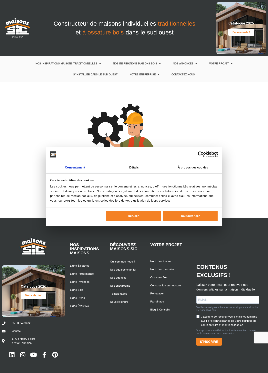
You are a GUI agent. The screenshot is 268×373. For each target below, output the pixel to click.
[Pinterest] (55, 355)
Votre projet (219, 63)
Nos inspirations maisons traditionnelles (66, 63)
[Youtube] (33, 355)
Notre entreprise (143, 74)
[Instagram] (23, 355)
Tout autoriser (190, 215)
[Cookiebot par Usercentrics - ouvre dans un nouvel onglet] (201, 154)
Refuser (133, 215)
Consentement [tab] (75, 167)
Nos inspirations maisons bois (135, 63)
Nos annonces (183, 63)
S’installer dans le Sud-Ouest (95, 74)
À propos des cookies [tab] (193, 167)
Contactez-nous (183, 74)
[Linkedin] (12, 355)
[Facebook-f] (44, 355)
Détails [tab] (134, 167)
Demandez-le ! (241, 32)
